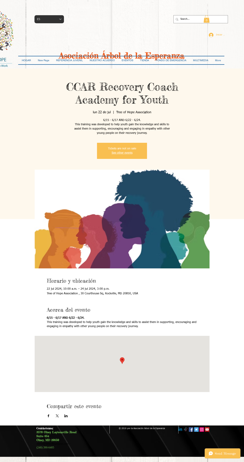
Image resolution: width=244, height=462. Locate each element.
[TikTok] (185, 429)
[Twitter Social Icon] (196, 429)
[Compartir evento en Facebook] (48, 415)
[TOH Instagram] (202, 429)
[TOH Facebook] (191, 429)
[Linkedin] (180, 429)
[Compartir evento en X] (57, 415)
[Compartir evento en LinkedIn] (66, 415)
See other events (122, 153)
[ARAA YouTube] (207, 429)
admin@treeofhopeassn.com (52, 443)
